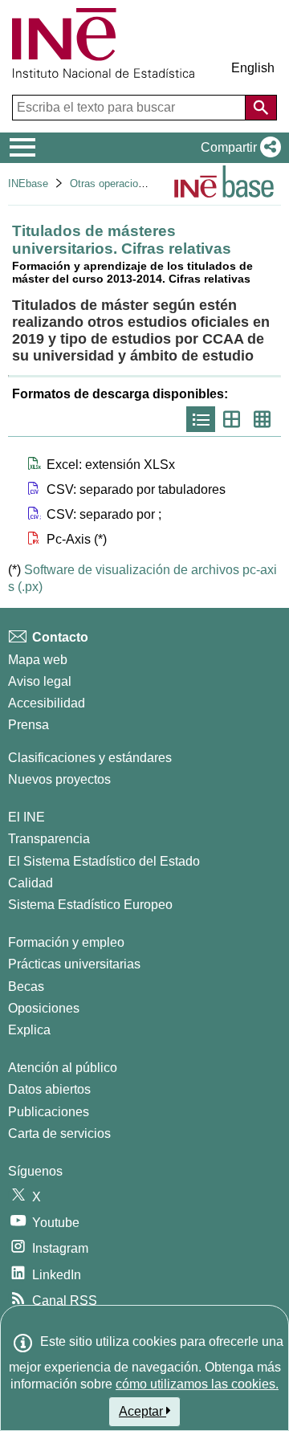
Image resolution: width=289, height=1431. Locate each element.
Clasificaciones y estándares (90, 757)
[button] (237, 147)
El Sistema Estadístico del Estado (104, 861)
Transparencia (49, 839)
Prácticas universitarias (74, 964)
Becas (26, 986)
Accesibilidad (46, 703)
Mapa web (37, 660)
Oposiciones (43, 1008)
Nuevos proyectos (59, 779)
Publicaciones (48, 1112)
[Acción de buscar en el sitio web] (261, 107)
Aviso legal (39, 681)
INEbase (28, 183)
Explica (29, 1030)
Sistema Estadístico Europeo (90, 904)
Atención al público (62, 1067)
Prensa (28, 725)
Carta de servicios (59, 1133)
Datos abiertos (49, 1089)
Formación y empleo (66, 942)
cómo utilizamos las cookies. (197, 1384)
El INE (26, 817)
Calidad (30, 883)
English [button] (253, 68)
